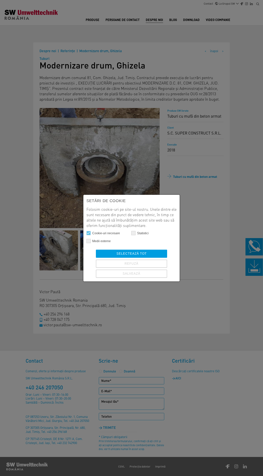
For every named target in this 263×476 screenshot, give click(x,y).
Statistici (143, 233)
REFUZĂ (131, 263)
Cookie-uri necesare (106, 233)
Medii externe (101, 241)
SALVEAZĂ (131, 273)
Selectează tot (131, 253)
